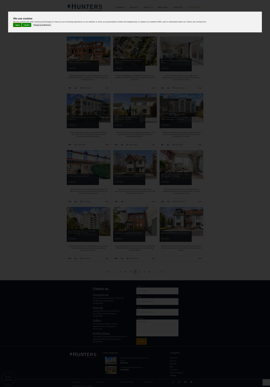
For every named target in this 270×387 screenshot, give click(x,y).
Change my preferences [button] (42, 25)
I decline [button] (27, 25)
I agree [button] (17, 25)
